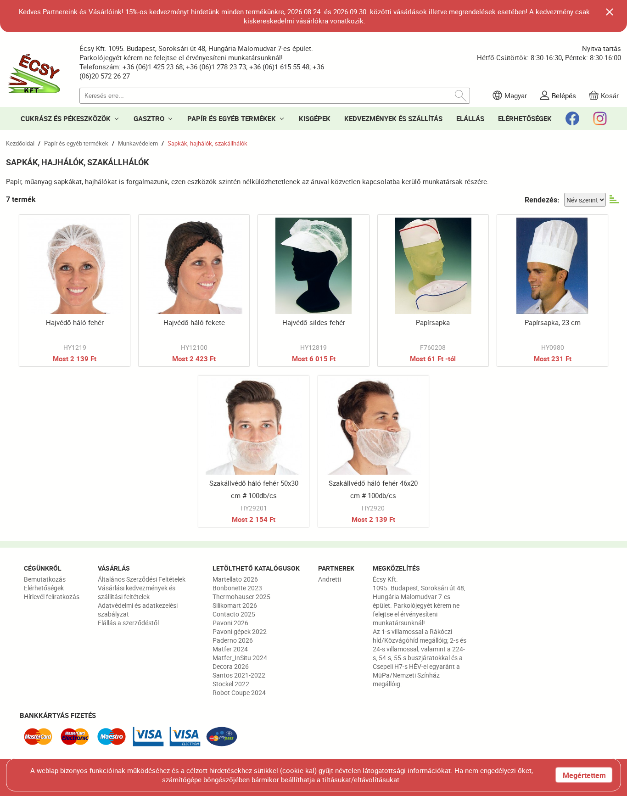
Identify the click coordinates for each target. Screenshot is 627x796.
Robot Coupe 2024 (239, 692)
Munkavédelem (138, 143)
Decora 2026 (231, 666)
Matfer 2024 (230, 649)
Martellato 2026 (235, 579)
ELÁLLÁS (470, 118)
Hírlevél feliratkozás (51, 596)
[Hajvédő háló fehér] (74, 290)
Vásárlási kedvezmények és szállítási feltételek (136, 592)
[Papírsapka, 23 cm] (552, 290)
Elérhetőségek (44, 587)
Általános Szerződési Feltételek (141, 579)
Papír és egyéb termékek (76, 143)
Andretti (329, 579)
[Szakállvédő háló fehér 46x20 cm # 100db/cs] (373, 451)
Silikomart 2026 (235, 605)
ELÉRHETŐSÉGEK (525, 118)
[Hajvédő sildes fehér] (313, 290)
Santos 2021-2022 (239, 675)
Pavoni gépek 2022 (240, 631)
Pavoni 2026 (230, 622)
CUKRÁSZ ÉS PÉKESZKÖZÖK (66, 118)
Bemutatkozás (45, 579)
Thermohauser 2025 (241, 596)
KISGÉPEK (314, 118)
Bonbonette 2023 (237, 587)
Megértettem (584, 775)
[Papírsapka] (433, 290)
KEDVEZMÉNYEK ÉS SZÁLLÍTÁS (393, 118)
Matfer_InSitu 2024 (240, 657)
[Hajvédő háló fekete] (194, 290)
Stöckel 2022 (231, 683)
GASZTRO (149, 118)
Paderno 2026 (233, 640)
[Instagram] (599, 118)
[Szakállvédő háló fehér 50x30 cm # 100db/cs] (253, 451)
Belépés (564, 95)
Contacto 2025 (234, 614)
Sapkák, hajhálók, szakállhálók (207, 143)
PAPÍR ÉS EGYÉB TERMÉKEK (231, 118)
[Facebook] (572, 118)
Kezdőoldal (20, 143)
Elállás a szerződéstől (128, 622)
